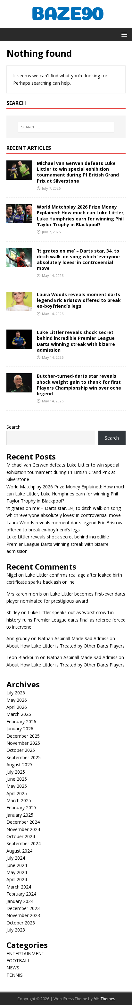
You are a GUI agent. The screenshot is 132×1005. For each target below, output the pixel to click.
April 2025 (16, 793)
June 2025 (16, 779)
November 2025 (23, 743)
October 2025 (20, 750)
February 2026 (21, 721)
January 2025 (19, 815)
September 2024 (23, 843)
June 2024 (16, 865)
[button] (123, 34)
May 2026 (16, 700)
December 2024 (23, 822)
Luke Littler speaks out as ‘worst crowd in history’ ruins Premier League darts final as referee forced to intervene (66, 619)
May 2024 (16, 872)
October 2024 (20, 836)
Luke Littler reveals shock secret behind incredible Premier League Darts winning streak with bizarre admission (76, 341)
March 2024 (18, 887)
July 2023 (15, 930)
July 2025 (15, 772)
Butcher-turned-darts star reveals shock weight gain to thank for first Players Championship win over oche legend (79, 385)
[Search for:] (66, 127)
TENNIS (14, 975)
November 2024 (23, 829)
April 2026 (16, 707)
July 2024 (15, 858)
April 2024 (16, 879)
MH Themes (104, 998)
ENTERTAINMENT (25, 953)
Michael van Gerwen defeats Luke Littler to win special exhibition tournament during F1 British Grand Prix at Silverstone (78, 172)
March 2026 (18, 714)
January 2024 (19, 901)
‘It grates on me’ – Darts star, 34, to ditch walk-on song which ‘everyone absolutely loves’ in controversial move (78, 259)
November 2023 (23, 915)
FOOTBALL (18, 961)
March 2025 (18, 800)
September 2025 (23, 757)
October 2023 (20, 923)
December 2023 (23, 908)
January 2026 (19, 729)
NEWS (12, 968)
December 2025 (23, 736)
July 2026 (15, 693)
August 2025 (19, 764)
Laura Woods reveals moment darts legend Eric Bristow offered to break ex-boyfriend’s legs (79, 300)
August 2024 (19, 851)
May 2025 (16, 786)
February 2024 (21, 894)
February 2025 (21, 807)
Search (13, 427)
